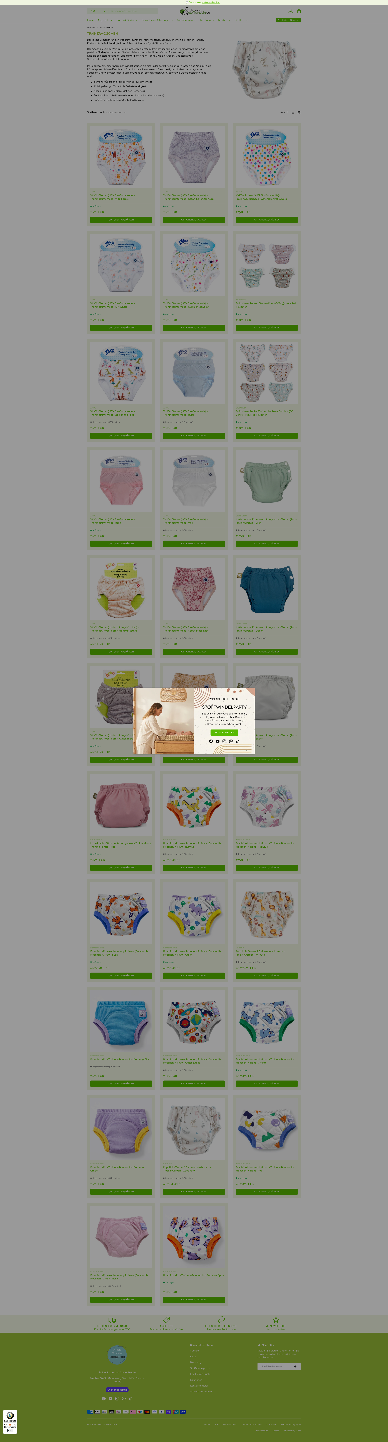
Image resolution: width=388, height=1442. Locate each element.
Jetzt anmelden (224, 732)
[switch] (10, 1430)
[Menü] (15, 1412)
